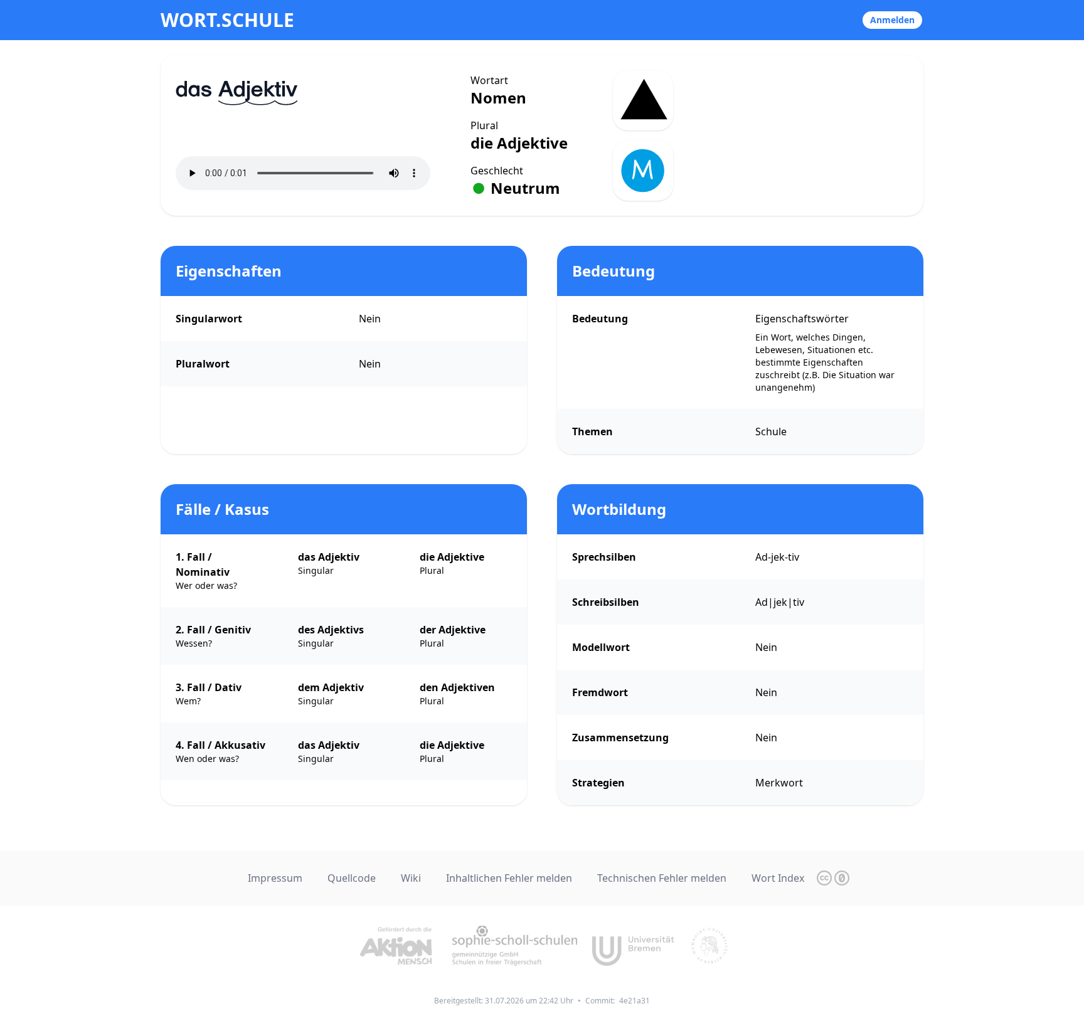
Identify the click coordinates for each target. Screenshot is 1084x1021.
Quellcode (351, 878)
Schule (771, 431)
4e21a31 (634, 1000)
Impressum (275, 878)
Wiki (411, 878)
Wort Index (778, 878)
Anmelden (892, 20)
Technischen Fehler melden (661, 878)
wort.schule (227, 20)
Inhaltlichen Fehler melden (509, 878)
